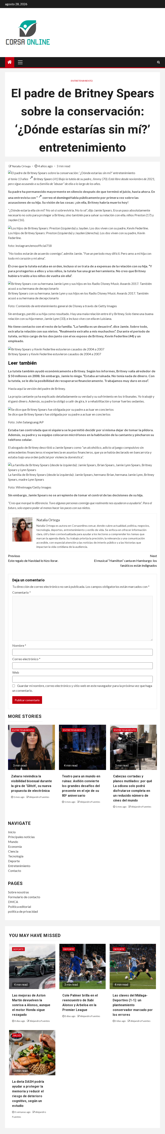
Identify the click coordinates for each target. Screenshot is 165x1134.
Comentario (21, 592)
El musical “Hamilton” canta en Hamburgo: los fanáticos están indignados (125, 560)
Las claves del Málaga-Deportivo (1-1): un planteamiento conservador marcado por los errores (133, 1005)
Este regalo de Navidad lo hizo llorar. (33, 558)
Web (15, 672)
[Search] (158, 62)
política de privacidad (23, 911)
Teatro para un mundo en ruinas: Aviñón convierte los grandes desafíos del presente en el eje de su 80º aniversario (81, 785)
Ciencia (13, 851)
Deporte (14, 861)
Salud (17, 1035)
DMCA (13, 902)
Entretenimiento (82, 80)
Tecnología (15, 856)
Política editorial (19, 906)
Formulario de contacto (24, 897)
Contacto (14, 870)
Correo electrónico (26, 659)
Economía (15, 846)
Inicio (12, 832)
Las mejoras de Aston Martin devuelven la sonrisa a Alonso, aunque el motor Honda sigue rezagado (31, 1005)
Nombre (19, 645)
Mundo (13, 842)
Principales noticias (21, 837)
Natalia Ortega (21, 166)
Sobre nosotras (18, 892)
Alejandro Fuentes (39, 796)
